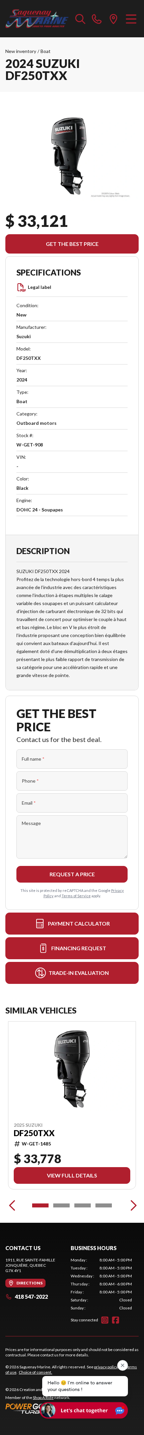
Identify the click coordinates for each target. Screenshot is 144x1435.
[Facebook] (116, 1320)
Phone (30, 781)
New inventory (20, 51)
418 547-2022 (31, 1296)
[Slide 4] (103, 1205)
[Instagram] (105, 1320)
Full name (33, 759)
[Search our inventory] (80, 19)
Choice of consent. (35, 1372)
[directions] (113, 19)
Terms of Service (76, 896)
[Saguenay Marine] (37, 18)
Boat (46, 51)
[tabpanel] (101, 1284)
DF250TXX (34, 1133)
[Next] (132, 1205)
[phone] (96, 19)
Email (29, 803)
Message (31, 823)
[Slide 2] (61, 1205)
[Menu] (131, 18)
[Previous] (12, 1205)
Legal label (39, 287)
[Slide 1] (40, 1205)
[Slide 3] (82, 1205)
